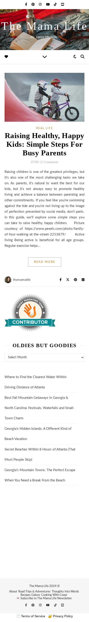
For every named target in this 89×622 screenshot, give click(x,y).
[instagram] (40, 4)
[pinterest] (33, 4)
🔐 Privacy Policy (60, 616)
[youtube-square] (62, 4)
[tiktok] (56, 4)
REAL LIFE (44, 128)
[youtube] (48, 4)
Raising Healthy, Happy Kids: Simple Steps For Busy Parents (44, 144)
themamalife (22, 279)
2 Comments (49, 162)
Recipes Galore (30, 595)
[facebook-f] (26, 4)
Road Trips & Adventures (34, 591)
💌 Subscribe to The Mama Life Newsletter (44, 598)
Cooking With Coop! (54, 595)
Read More (44, 261)
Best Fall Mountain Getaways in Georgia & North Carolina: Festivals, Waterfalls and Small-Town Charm (40, 408)
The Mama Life (44, 26)
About (13, 591)
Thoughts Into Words (65, 591)
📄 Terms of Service (30, 616)
